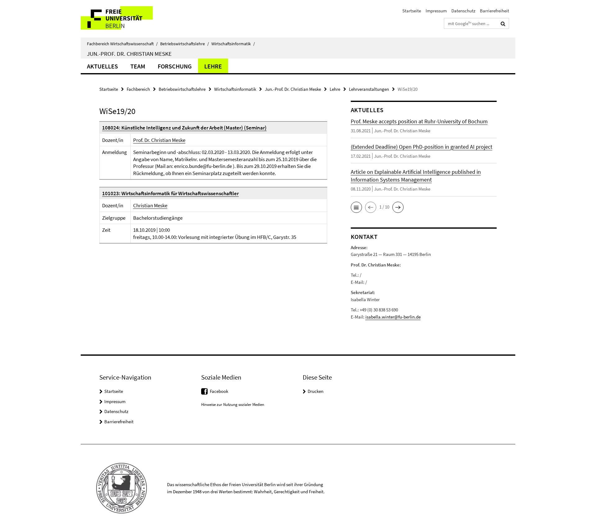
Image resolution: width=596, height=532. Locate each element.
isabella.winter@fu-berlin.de (393, 317)
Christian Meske (150, 205)
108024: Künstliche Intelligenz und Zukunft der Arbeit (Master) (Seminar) (184, 127)
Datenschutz (463, 11)
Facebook (219, 391)
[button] (356, 207)
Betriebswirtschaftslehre (184, 44)
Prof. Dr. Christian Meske (159, 140)
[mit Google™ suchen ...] (503, 24)
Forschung (175, 66)
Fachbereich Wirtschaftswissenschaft (122, 44)
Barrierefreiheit (494, 11)
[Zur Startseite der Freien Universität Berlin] (133, 18)
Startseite (411, 11)
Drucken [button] (315, 391)
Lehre (213, 66)
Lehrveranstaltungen (369, 89)
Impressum (436, 11)
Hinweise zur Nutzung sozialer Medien (232, 404)
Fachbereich (138, 89)
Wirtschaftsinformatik (233, 44)
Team (137, 66)
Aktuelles (102, 66)
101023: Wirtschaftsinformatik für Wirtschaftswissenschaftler (170, 193)
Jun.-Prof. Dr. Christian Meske (129, 53)
